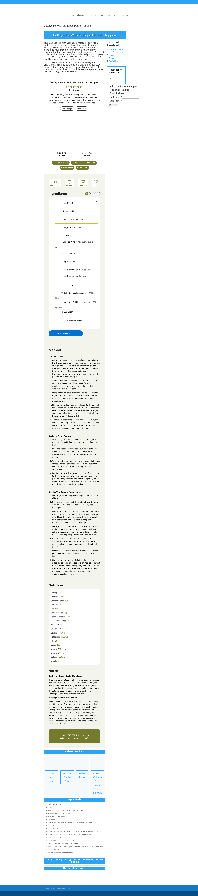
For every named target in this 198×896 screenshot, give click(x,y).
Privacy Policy (49, 888)
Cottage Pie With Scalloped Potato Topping (67, 25)
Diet (108, 15)
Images (111, 55)
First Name (115, 97)
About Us (80, 15)
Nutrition (83, 185)
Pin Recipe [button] (81, 108)
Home (72, 15)
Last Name (115, 101)
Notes (96, 185)
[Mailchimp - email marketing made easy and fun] (122, 111)
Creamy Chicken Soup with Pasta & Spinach (97, 783)
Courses (90, 15)
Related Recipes (115, 61)
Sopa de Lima (51, 777)
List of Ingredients (116, 52)
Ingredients (116, 15)
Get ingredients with (64, 333)
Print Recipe (67, 108)
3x (95, 194)
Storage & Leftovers (116, 49)
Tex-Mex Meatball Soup (67, 777)
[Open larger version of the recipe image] (74, 130)
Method (69, 185)
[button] (67, 87)
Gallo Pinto (82, 775)
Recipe (111, 58)
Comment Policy (63, 888)
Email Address (117, 93)
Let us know (65, 738)
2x (91, 194)
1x (87, 194)
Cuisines (101, 15)
